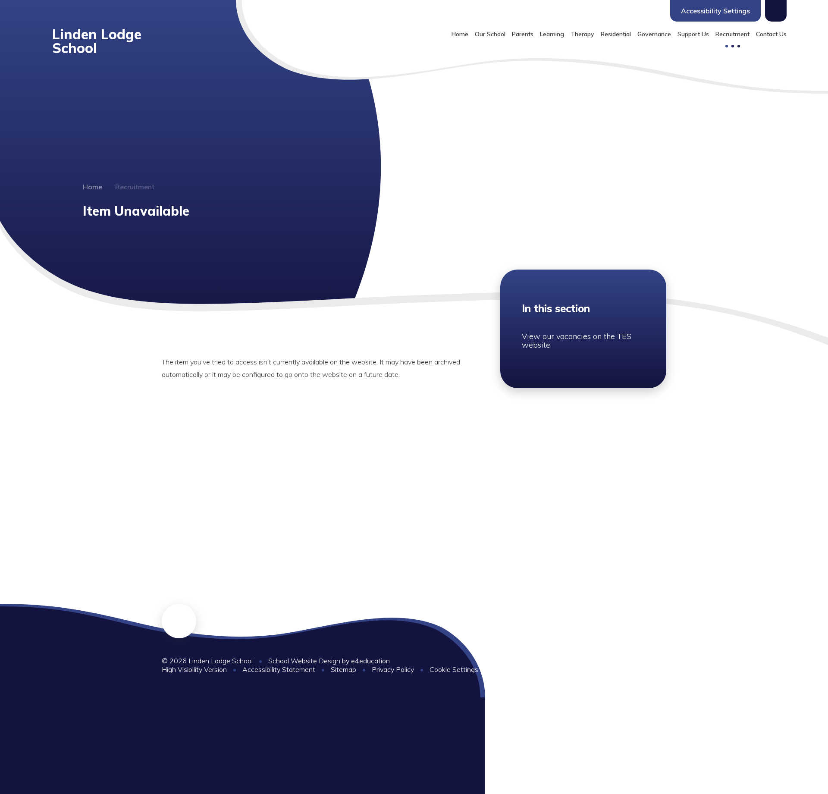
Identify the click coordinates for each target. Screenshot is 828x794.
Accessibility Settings (715, 10)
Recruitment (134, 186)
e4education (370, 660)
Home (92, 186)
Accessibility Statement (278, 669)
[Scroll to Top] (179, 621)
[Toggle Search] (776, 11)
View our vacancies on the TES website (576, 340)
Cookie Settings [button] (454, 669)
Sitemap (343, 669)
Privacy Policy (393, 669)
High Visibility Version (194, 669)
